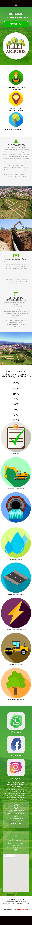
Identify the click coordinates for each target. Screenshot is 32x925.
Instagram (16, 778)
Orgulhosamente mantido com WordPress (15, 919)
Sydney (9, 922)
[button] (16, 24)
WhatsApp (16, 732)
